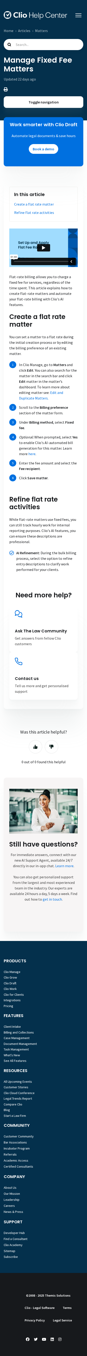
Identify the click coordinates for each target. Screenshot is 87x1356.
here (31, 453)
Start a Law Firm (15, 1116)
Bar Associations (15, 1142)
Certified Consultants (18, 1166)
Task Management (16, 1049)
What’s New (12, 1055)
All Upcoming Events (18, 1081)
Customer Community (19, 1136)
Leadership (11, 1200)
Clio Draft (10, 983)
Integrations (12, 1000)
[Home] (35, 15)
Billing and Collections (19, 1032)
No (51, 747)
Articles (24, 30)
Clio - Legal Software (40, 1308)
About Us (10, 1187)
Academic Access (16, 1160)
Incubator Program (17, 1148)
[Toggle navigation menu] (78, 15)
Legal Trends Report (18, 1098)
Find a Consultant (15, 1239)
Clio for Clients (14, 994)
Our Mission (12, 1194)
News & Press (13, 1212)
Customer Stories (16, 1087)
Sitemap (9, 1251)
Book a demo (43, 149)
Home (8, 30)
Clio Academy (13, 1245)
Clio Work (10, 989)
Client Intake (12, 1026)
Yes (35, 747)
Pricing (8, 1006)
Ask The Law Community (41, 631)
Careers (9, 1206)
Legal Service (62, 1320)
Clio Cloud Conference (19, 1093)
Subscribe (11, 1257)
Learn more (64, 865)
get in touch (52, 899)
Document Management (20, 1044)
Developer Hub (14, 1233)
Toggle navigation (44, 102)
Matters (41, 30)
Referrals (10, 1154)
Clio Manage (12, 972)
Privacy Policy (35, 1320)
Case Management (16, 1038)
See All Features (15, 1061)
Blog (7, 1110)
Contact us (27, 678)
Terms (67, 1308)
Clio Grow (10, 977)
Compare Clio (13, 1104)
